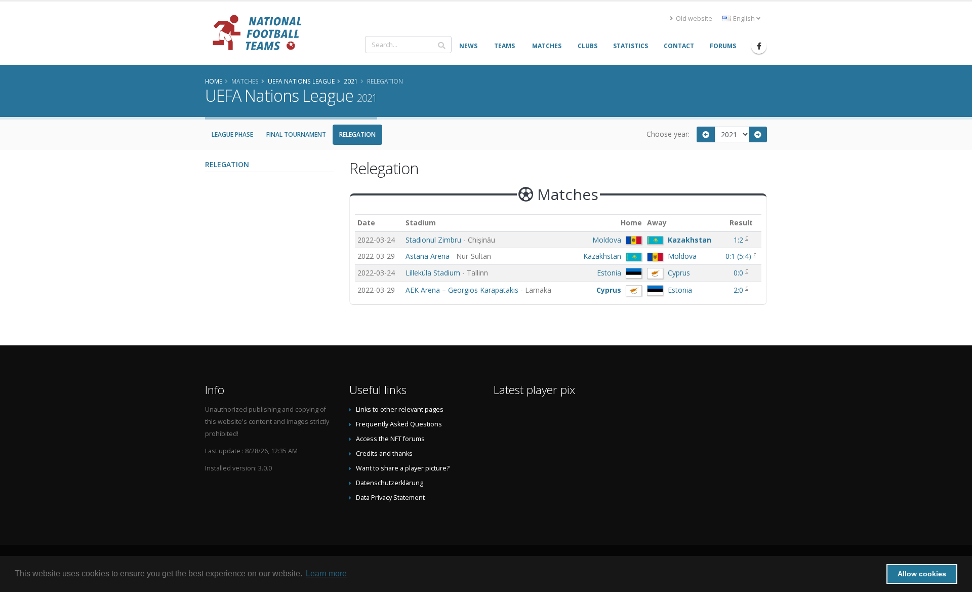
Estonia (609, 273)
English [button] (744, 18)
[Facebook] (758, 46)
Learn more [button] (326, 573)
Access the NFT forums (390, 439)
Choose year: (668, 134)
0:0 (739, 273)
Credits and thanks (384, 453)
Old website (693, 18)
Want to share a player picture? (403, 468)
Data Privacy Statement (390, 497)
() (739, 256)
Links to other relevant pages (399, 409)
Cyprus (679, 273)
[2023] (758, 134)
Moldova (606, 240)
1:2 (739, 240)
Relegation (357, 134)
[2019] (706, 134)
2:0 (739, 290)
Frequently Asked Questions (399, 424)
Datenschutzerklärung (389, 483)
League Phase (232, 134)
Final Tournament (296, 134)
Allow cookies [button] (922, 574)
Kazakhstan (689, 240)
